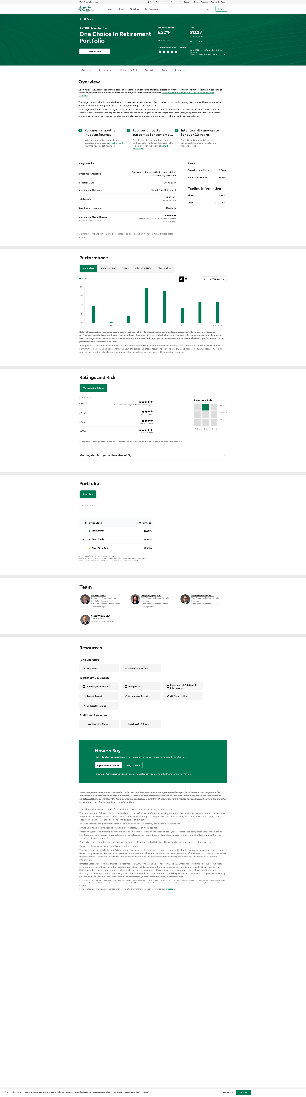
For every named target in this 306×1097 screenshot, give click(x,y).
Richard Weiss (98, 595)
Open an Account (201, 2)
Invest (110, 8)
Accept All (243, 1092)
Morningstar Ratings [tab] (93, 387)
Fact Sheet (92, 668)
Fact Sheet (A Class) (139, 723)
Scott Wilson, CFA (100, 616)
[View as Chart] (181, 279)
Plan (121, 8)
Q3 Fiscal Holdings (96, 705)
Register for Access (219, 2)
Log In (221, 9)
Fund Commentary (138, 668)
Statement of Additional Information (183, 686)
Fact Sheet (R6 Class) (98, 723)
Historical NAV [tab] (143, 268)
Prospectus (134, 686)
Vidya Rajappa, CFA (151, 595)
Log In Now (133, 765)
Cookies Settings (226, 1092)
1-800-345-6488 (157, 773)
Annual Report (94, 696)
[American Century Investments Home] (85, 8)
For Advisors (151, 8)
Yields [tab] (125, 268)
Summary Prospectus (98, 686)
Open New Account (108, 765)
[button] (207, 8)
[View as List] (186, 279)
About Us (134, 8)
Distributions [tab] (164, 268)
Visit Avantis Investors (88, 2)
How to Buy (95, 51)
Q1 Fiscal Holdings (179, 696)
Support (187, 2)
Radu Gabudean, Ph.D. (202, 595)
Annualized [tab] (89, 268)
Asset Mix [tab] (88, 494)
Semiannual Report (138, 696)
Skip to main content (123, 1)
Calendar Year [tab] (108, 268)
